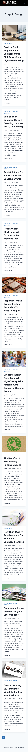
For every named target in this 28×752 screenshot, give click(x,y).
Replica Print (8, 468)
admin (6, 64)
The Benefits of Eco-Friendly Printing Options (12, 461)
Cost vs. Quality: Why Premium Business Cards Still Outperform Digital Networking (14, 54)
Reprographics (14, 682)
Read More (8, 103)
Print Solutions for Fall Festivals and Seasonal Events (13, 175)
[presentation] (14, 33)
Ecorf (6, 182)
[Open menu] (24, 3)
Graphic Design (8, 43)
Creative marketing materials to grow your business (14, 611)
